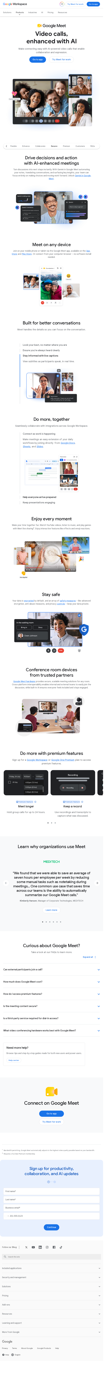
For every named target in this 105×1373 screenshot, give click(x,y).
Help (57, 1364)
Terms (14, 1364)
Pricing (50, 12)
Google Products (44, 1364)
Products (20, 12)
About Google (27, 1364)
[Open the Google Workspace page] (15, 4)
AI (42, 12)
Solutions (7, 12)
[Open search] (62, 4)
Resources (62, 12)
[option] (13, 146)
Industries (32, 12)
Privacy (5, 1364)
